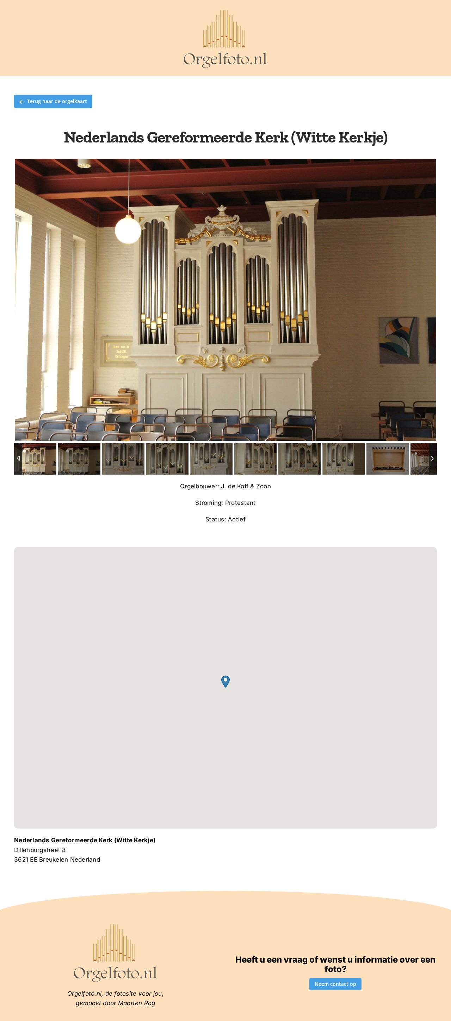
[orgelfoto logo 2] (225, 11)
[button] (225, 682)
